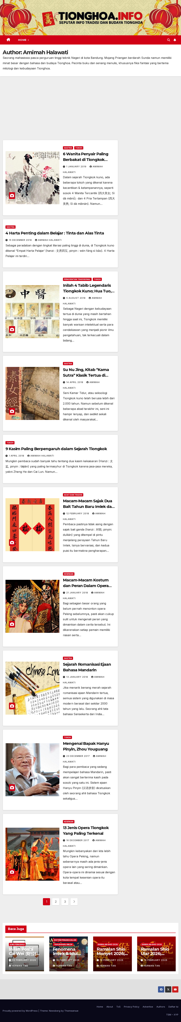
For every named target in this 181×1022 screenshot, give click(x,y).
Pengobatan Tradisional (77, 279)
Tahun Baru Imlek (63, 944)
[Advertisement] (90, 103)
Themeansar (71, 1010)
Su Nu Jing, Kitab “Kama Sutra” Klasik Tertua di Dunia (86, 375)
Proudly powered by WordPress (20, 1010)
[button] (168, 40)
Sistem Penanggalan (65, 940)
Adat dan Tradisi (73, 495)
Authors (160, 1006)
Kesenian (68, 574)
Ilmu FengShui (17, 944)
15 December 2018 (21, 240)
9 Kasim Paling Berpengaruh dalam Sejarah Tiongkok (56, 448)
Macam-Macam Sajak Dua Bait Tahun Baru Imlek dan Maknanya (88, 507)
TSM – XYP (172, 1014)
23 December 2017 (78, 756)
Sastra (68, 148)
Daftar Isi (173, 1006)
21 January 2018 (77, 592)
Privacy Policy (131, 1006)
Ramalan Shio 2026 (108, 944)
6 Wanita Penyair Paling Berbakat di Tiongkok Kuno (85, 160)
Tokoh (78, 148)
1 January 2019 (76, 166)
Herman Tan (20, 965)
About (109, 1006)
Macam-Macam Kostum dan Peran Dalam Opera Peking (86, 586)
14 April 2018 (75, 382)
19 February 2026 (68, 960)
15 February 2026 (155, 960)
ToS (118, 1006)
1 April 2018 (17, 455)
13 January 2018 (77, 677)
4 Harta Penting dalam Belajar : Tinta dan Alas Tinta (54, 233)
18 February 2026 (111, 960)
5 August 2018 (76, 298)
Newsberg (54, 1010)
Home (22, 40)
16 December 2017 (78, 840)
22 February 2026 (24, 960)
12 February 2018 (78, 513)
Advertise (148, 1006)
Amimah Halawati (50, 240)
